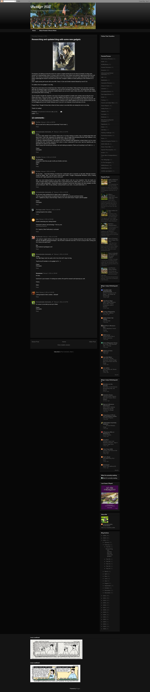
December (108, 592)
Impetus (103, 111)
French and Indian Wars (108, 102)
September (108, 585)
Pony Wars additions (108, 313)
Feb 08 (108, 561)
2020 (104, 614)
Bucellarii (106, 439)
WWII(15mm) (105, 165)
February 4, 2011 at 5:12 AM (50, 236)
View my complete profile (108, 527)
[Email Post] (61, 111)
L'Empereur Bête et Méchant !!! (108, 432)
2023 (104, 621)
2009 (104, 535)
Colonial (103, 88)
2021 (104, 617)
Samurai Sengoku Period (108, 141)
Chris (37, 292)
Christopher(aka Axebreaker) (44, 111)
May (106, 576)
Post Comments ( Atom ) (67, 351)
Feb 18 (108, 566)
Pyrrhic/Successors (106, 135)
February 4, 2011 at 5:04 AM (46, 219)
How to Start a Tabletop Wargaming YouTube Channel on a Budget (109, 408)
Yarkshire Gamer (108, 395)
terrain (103, 152)
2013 (104, 598)
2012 (104, 595)
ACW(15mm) (105, 64)
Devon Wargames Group (110, 343)
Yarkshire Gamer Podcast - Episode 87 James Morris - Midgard (110, 398)
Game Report (105, 105)
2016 (104, 605)
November (108, 590)
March (106, 571)
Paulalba (38, 157)
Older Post (92, 341)
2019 (104, 612)
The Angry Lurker (40, 209)
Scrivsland (106, 465)
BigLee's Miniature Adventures (108, 405)
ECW (102, 97)
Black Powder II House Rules (47, 30)
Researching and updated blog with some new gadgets (109, 552)
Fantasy (103, 100)
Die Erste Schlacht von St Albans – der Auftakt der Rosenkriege (109, 294)
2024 (104, 624)
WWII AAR (105, 352)
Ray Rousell (39, 236)
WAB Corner (106, 335)
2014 (104, 600)
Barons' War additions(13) (109, 466)
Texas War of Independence (109, 155)
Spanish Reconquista (107, 149)
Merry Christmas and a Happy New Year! (113, 240)
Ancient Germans (106, 67)
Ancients (103, 70)
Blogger (78, 688)
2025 (104, 626)
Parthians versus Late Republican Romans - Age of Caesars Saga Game (110, 443)
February (107, 544)
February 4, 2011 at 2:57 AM (48, 171)
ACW (102, 61)
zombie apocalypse (106, 171)
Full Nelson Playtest (108, 417)
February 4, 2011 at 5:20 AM (61, 254)
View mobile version (63, 345)
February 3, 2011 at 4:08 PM (48, 122)
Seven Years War (106, 147)
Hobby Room (105, 108)
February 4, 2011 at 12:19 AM (48, 157)
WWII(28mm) (105, 168)
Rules (103, 138)
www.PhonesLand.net (41, 226)
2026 (104, 628)
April (106, 574)
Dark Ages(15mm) (106, 94)
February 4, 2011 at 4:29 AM (53, 209)
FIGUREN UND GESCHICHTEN (107, 290)
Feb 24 (108, 568)
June (106, 578)
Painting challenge (106, 132)
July (106, 581)
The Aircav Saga (108, 300)
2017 (104, 607)
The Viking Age (105, 159)
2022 (104, 619)
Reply (37, 126)
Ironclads (104, 114)
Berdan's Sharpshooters (112, 224)
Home (34, 30)
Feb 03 (108, 546)
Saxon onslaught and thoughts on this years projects (113, 255)
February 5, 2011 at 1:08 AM (50, 273)
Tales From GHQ (108, 449)
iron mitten (106, 368)
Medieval (104, 117)
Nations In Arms (107, 350)
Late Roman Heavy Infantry (112, 268)
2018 (104, 610)
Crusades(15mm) (106, 91)
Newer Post (35, 341)
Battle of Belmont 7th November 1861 (113, 181)
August (107, 583)
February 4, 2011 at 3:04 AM (61, 192)
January (107, 542)
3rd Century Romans (107, 59)
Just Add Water (107, 357)
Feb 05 (108, 559)
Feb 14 (108, 563)
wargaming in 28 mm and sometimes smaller (110, 415)
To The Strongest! (106, 162)
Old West (104, 129)
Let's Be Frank (106, 320)
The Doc (38, 122)
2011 (104, 540)
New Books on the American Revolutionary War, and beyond (110, 388)
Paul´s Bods (106, 457)
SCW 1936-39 (105, 144)
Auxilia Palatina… (107, 435)
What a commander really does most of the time (112, 196)
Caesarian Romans (106, 83)
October (107, 588)
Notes (37, 113)
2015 (104, 602)
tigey (37, 219)
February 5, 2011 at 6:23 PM (61, 302)
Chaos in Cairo (105, 86)
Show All (116, 374)
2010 (104, 538)
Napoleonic (104, 124)
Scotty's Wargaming (109, 311)
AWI (102, 77)
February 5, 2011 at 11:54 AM (46, 292)
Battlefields (104, 80)
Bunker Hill (40, 6)
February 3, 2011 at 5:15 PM (61, 131)
